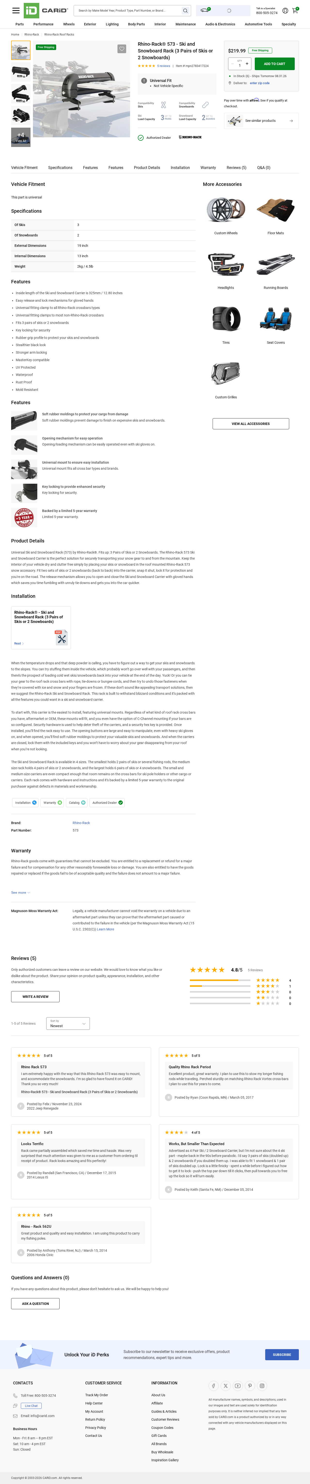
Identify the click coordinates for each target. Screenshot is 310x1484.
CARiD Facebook (214, 1386)
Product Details (147, 167)
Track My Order (96, 1395)
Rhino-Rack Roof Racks (59, 34)
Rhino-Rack (31, 34)
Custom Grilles (226, 397)
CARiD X (226, 1386)
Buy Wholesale (162, 1452)
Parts (20, 24)
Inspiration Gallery (165, 1460)
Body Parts (136, 24)
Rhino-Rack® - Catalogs (76, 802)
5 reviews (163, 66)
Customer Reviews (165, 1419)
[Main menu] (16, 10)
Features (90, 167)
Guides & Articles (164, 1411)
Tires (226, 342)
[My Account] (285, 10)
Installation (180, 167)
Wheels (69, 24)
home (15, 34)
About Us (158, 1395)
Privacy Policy (95, 1428)
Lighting (112, 24)
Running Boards (276, 288)
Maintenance (186, 24)
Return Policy (95, 1419)
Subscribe (282, 1355)
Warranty (208, 167)
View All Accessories (251, 424)
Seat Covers (276, 342)
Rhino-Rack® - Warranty (52, 802)
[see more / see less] (20, 892)
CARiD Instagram (262, 1386)
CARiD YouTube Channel (238, 1386)
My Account (94, 1411)
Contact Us (93, 1436)
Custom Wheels (226, 233)
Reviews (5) (237, 167)
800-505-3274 (267, 13)
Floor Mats (276, 233)
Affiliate (157, 1403)
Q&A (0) (264, 167)
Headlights (226, 288)
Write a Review (35, 997)
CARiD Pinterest (250, 1386)
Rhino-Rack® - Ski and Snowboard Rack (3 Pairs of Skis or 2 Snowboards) (21, 50)
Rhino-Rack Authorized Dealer (107, 802)
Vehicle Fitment (24, 167)
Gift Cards (159, 1436)
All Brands (159, 1444)
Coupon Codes (162, 1428)
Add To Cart (274, 64)
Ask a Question (35, 1304)
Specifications (60, 167)
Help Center (94, 1403)
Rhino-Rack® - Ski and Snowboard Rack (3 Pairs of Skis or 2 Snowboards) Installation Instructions (38, 617)
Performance (43, 24)
